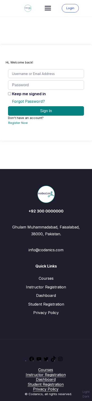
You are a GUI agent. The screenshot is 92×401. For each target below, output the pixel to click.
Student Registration (46, 304)
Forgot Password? (28, 101)
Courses (46, 278)
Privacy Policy (46, 312)
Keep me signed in (29, 93)
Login (70, 8)
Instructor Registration (46, 287)
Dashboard (46, 295)
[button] (86, 394)
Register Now (18, 123)
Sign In (46, 111)
